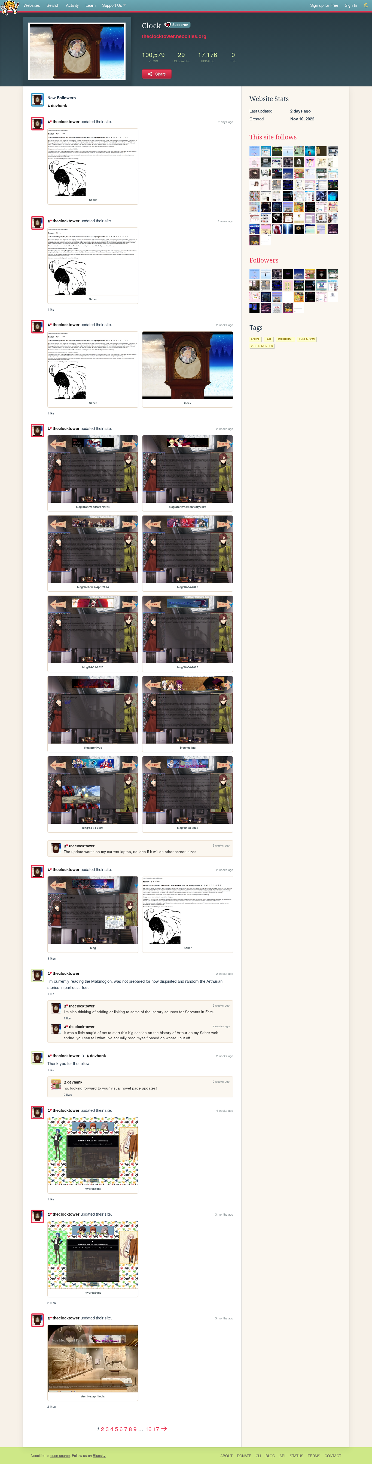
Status (296, 1455)
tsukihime (285, 339)
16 (148, 1429)
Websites (31, 5)
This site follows (273, 137)
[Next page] (164, 1429)
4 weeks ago (224, 1110)
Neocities (38, 1455)
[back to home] (10, 7)
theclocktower (66, 121)
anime (255, 339)
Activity (72, 5)
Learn (91, 5)
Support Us (112, 5)
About (226, 1455)
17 (156, 1429)
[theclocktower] (37, 99)
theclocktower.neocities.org (174, 36)
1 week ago (225, 221)
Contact (333, 1455)
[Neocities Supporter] (177, 25)
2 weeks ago (224, 325)
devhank (59, 105)
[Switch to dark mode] (366, 5)
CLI (258, 1455)
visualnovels (262, 346)
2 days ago (225, 122)
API (282, 1455)
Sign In (351, 5)
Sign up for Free (324, 5)
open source (60, 1455)
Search (53, 5)
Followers (263, 260)
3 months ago (224, 1214)
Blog (270, 1455)
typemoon (307, 339)
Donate (244, 1455)
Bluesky (99, 1455)
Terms (314, 1455)
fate (269, 339)
